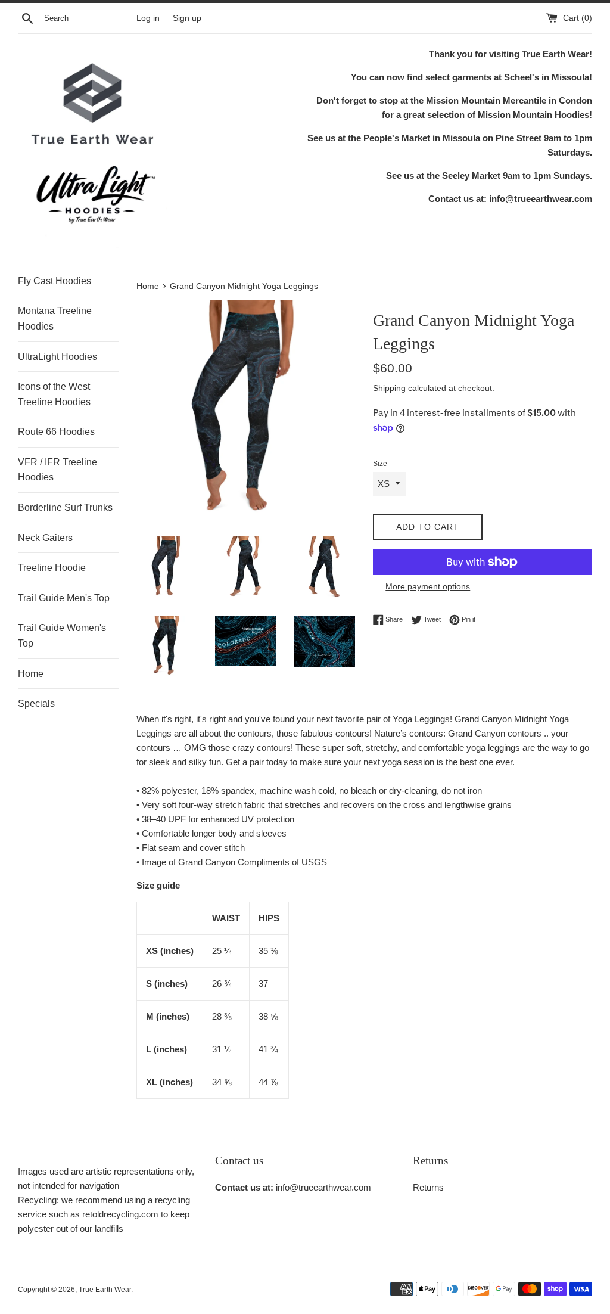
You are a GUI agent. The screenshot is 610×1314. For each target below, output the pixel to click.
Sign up (187, 18)
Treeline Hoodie (52, 568)
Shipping (389, 388)
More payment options (427, 586)
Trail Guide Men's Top (64, 598)
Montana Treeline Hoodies (55, 318)
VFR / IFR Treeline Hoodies (57, 470)
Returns (428, 1187)
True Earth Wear (105, 1289)
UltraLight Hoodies (57, 357)
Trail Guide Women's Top (62, 635)
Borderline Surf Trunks (65, 507)
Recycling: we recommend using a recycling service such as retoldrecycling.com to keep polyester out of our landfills (104, 1214)
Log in (148, 18)
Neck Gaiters (45, 538)
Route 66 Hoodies (56, 432)
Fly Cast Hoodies (54, 281)
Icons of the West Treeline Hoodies (54, 394)
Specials (36, 703)
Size (380, 463)
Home (30, 674)
